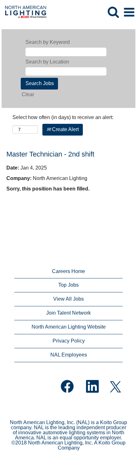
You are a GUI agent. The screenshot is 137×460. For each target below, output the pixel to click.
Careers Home (68, 271)
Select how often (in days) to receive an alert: (62, 117)
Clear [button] (28, 94)
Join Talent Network (68, 313)
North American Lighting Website (69, 327)
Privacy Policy (69, 340)
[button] (129, 12)
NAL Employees (68, 354)
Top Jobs (68, 285)
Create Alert (65, 129)
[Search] (113, 12)
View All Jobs (68, 299)
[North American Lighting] (23, 12)
